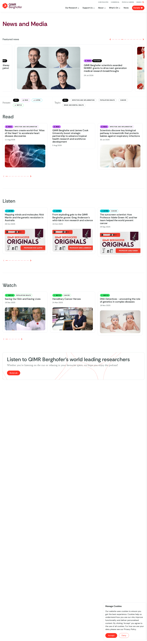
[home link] (12, 6)
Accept (111, 635)
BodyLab (14, 373)
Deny (124, 635)
